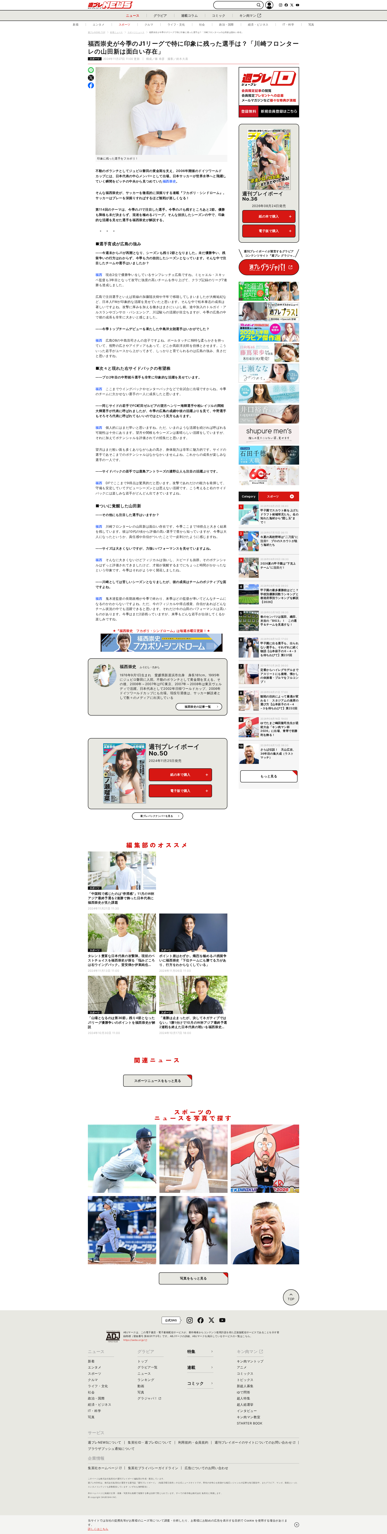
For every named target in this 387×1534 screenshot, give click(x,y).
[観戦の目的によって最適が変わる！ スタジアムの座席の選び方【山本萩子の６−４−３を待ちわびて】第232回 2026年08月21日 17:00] (193, 1159)
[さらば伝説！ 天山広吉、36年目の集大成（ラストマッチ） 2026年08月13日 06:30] (265, 1230)
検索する (259, 5)
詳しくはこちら (98, 1529)
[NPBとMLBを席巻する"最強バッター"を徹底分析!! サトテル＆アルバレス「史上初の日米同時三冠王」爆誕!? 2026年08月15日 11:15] (122, 1230)
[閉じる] (296, 1524)
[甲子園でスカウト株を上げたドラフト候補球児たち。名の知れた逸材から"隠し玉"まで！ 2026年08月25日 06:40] (122, 1159)
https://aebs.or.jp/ (135, 1339)
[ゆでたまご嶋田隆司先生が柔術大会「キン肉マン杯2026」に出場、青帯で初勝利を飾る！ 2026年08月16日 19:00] (265, 1159)
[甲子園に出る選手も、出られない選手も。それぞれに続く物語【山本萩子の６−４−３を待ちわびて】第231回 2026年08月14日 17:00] (193, 1230)
